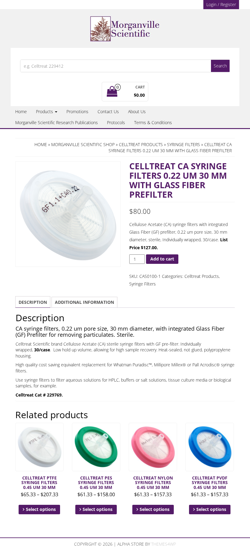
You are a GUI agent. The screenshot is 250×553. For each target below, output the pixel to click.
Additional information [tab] (84, 302)
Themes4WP (163, 544)
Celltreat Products (141, 144)
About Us (137, 111)
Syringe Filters (183, 144)
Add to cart (162, 259)
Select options (41, 509)
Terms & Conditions (153, 122)
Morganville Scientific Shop (83, 144)
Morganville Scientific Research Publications (56, 122)
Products (45, 111)
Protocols (116, 122)
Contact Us (108, 111)
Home (21, 111)
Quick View (60, 431)
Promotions (77, 111)
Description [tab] (33, 302)
